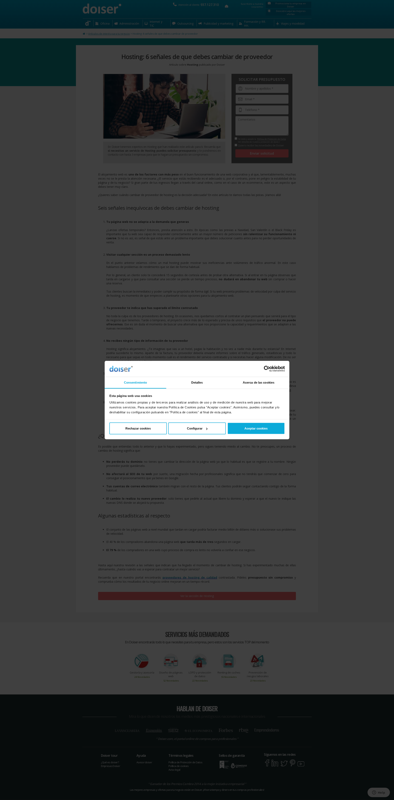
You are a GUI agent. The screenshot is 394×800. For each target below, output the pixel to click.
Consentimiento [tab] (135, 382)
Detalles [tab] (197, 382)
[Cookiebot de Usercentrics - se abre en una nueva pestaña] (267, 369)
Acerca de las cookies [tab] (258, 382)
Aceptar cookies (256, 428)
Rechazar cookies (138, 428)
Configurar (195, 428)
